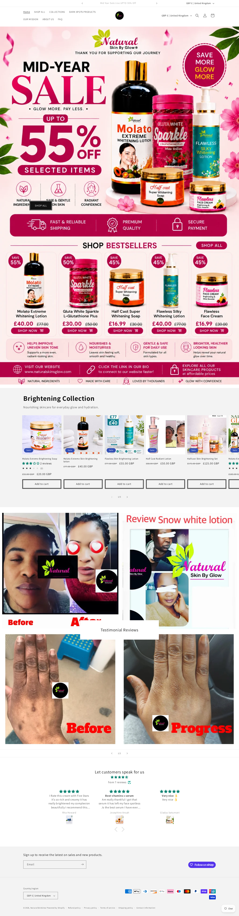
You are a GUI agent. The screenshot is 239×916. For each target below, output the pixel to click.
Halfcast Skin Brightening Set (202, 458)
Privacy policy (90, 908)
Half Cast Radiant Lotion (158, 458)
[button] (197, 15)
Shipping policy (125, 908)
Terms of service (107, 908)
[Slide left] (112, 497)
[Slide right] (127, 497)
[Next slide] (127, 753)
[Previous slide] (112, 753)
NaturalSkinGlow (38, 908)
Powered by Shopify (56, 908)
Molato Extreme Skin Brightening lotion (81, 460)
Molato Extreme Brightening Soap (39, 458)
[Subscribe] (82, 864)
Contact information (145, 908)
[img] (119, 777)
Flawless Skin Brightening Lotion (121, 458)
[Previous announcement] (82, 3)
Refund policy (74, 908)
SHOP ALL (41, 205)
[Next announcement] (157, 3)
